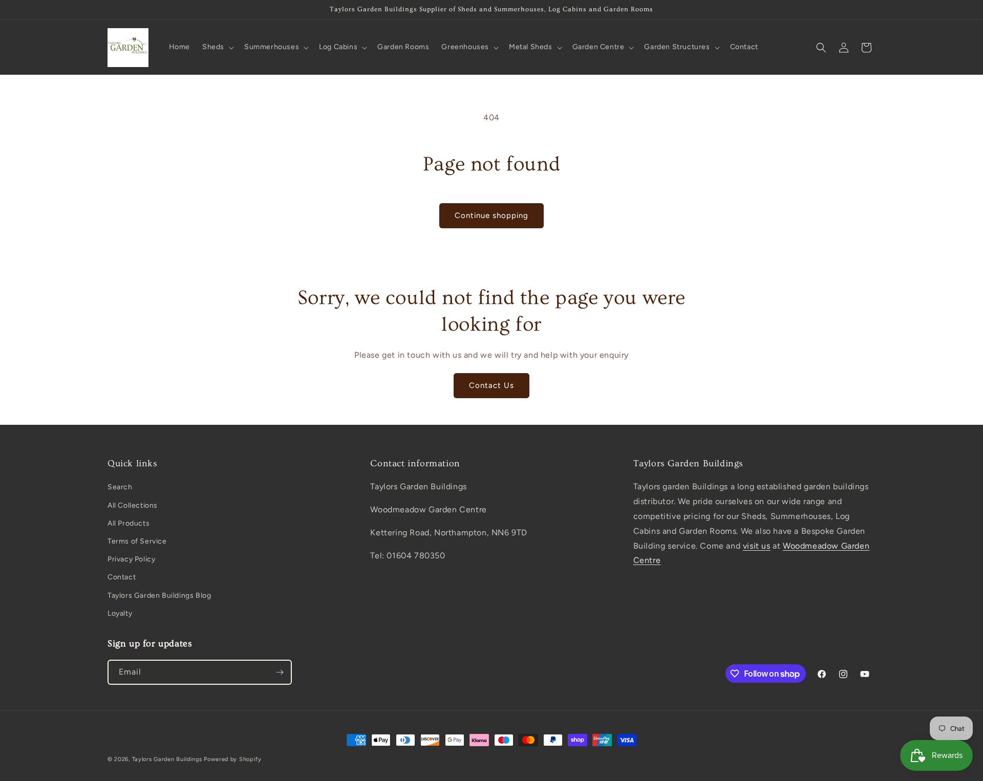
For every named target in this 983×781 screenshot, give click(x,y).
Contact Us (491, 385)
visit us (757, 546)
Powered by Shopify (233, 759)
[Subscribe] (279, 672)
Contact (122, 577)
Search (120, 487)
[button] (217, 47)
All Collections (133, 505)
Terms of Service (137, 541)
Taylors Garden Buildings (167, 759)
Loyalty (120, 613)
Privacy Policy (131, 559)
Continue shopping (491, 215)
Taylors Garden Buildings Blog (159, 595)
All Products (128, 523)
